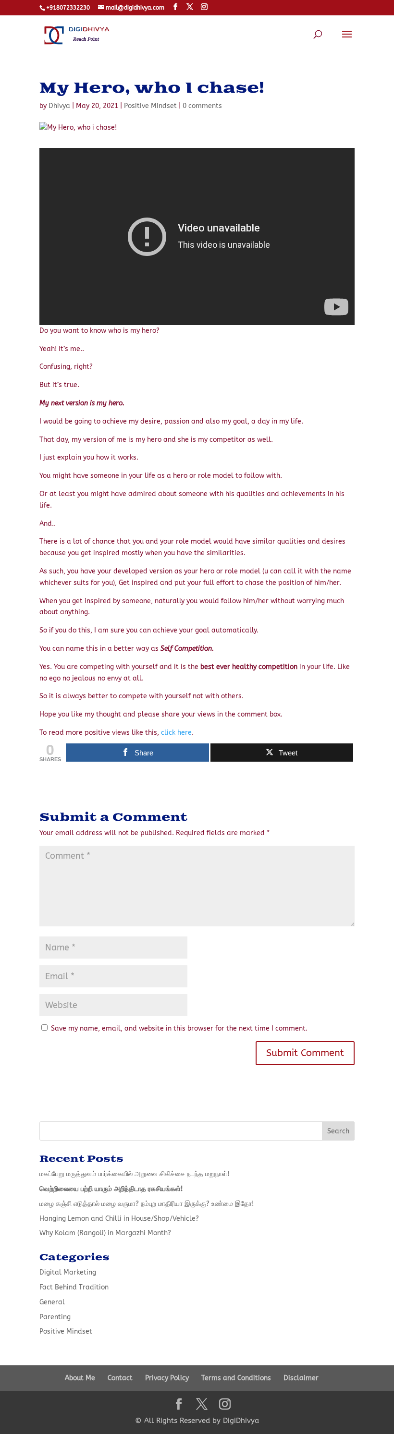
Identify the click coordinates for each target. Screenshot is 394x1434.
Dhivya (59, 106)
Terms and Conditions (236, 1378)
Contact (120, 1378)
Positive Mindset (150, 106)
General (52, 1302)
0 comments (202, 106)
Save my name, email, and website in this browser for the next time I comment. (179, 1028)
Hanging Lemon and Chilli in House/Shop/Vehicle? (119, 1219)
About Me (80, 1378)
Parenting (55, 1317)
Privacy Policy (167, 1378)
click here (176, 733)
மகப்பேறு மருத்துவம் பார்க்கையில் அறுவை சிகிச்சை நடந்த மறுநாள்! (134, 1174)
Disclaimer (301, 1378)
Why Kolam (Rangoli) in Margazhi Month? (105, 1233)
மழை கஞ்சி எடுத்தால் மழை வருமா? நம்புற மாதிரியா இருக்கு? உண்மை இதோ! (146, 1204)
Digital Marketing (67, 1272)
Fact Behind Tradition (74, 1287)
